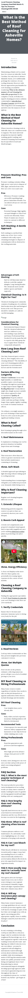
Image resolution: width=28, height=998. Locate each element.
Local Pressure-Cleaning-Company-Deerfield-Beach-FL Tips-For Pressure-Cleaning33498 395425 (12, 5)
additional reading (17, 531)
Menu (3, 11)
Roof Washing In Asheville (17, 598)
